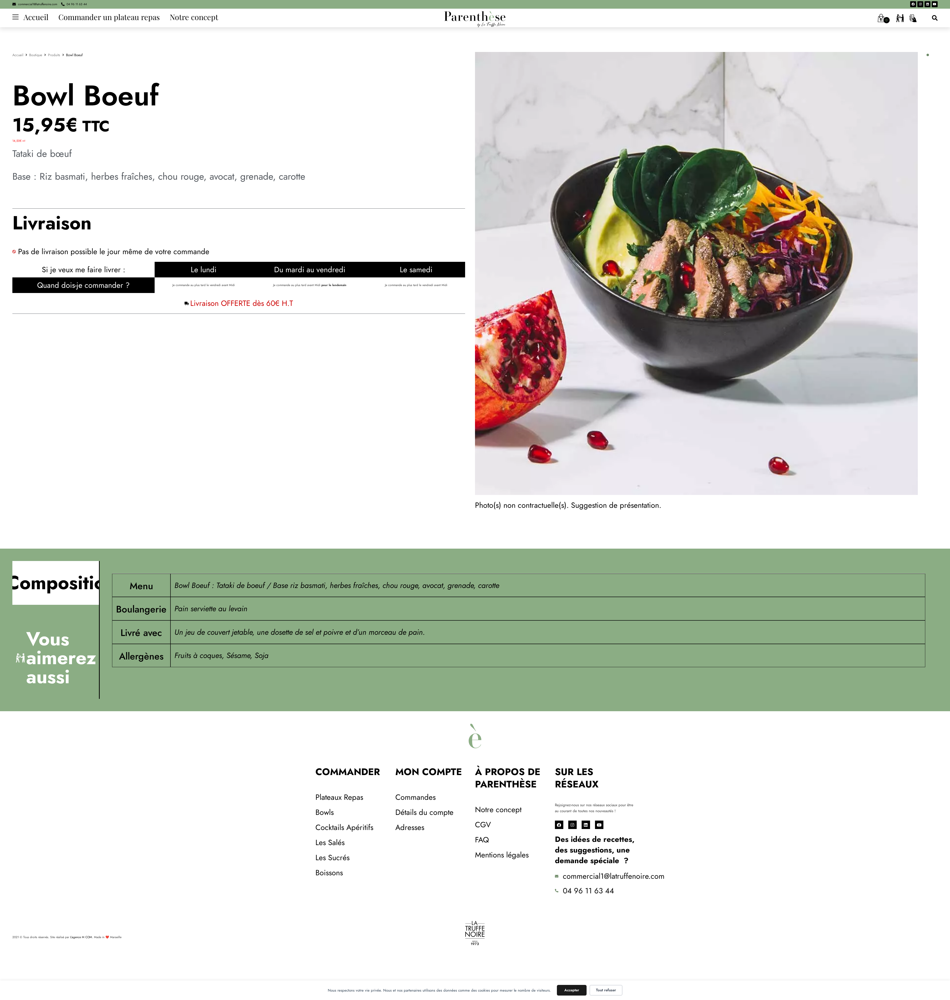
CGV (483, 824)
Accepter (571, 990)
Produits (54, 54)
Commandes (415, 797)
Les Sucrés (332, 857)
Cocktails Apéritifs (344, 827)
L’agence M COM (81, 937)
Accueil (36, 17)
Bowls (324, 812)
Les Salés (330, 842)
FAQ (482, 839)
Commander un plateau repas (109, 17)
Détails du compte (424, 812)
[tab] (55, 583)
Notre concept (194, 17)
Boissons (329, 872)
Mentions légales (502, 854)
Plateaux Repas (339, 797)
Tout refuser (606, 990)
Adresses (409, 827)
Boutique (35, 54)
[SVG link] (475, 19)
